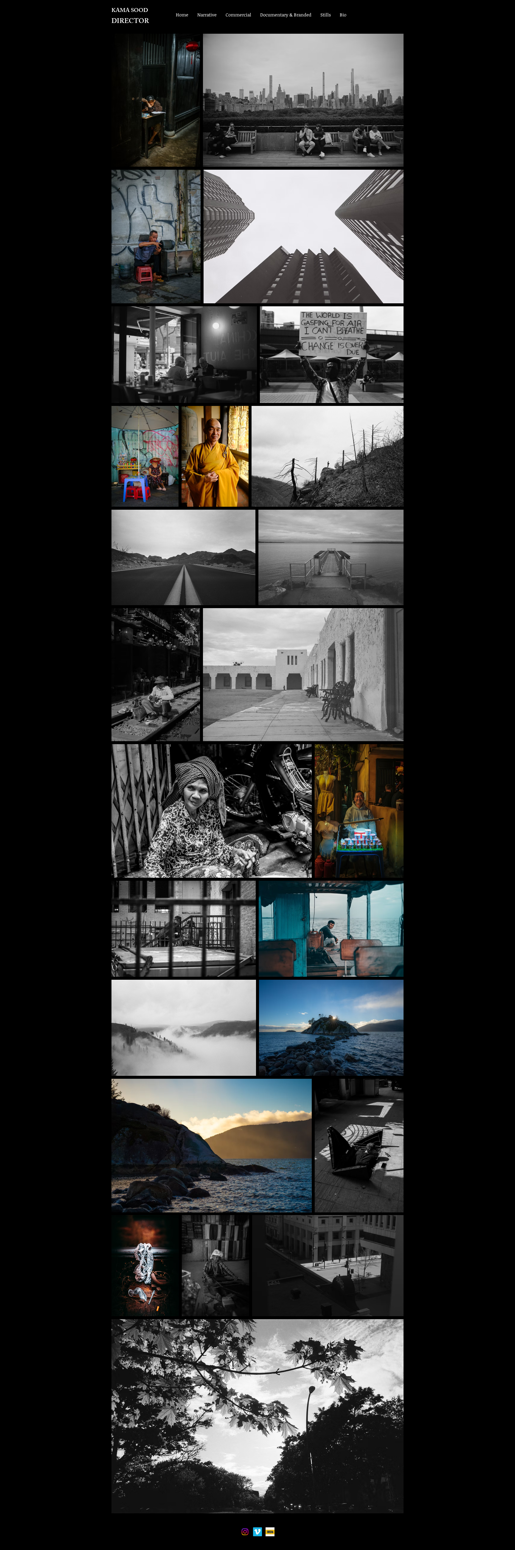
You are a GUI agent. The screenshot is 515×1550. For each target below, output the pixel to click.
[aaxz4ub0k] (270, 1531)
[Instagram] (245, 1531)
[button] (207, 14)
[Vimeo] (257, 1531)
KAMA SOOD (129, 11)
